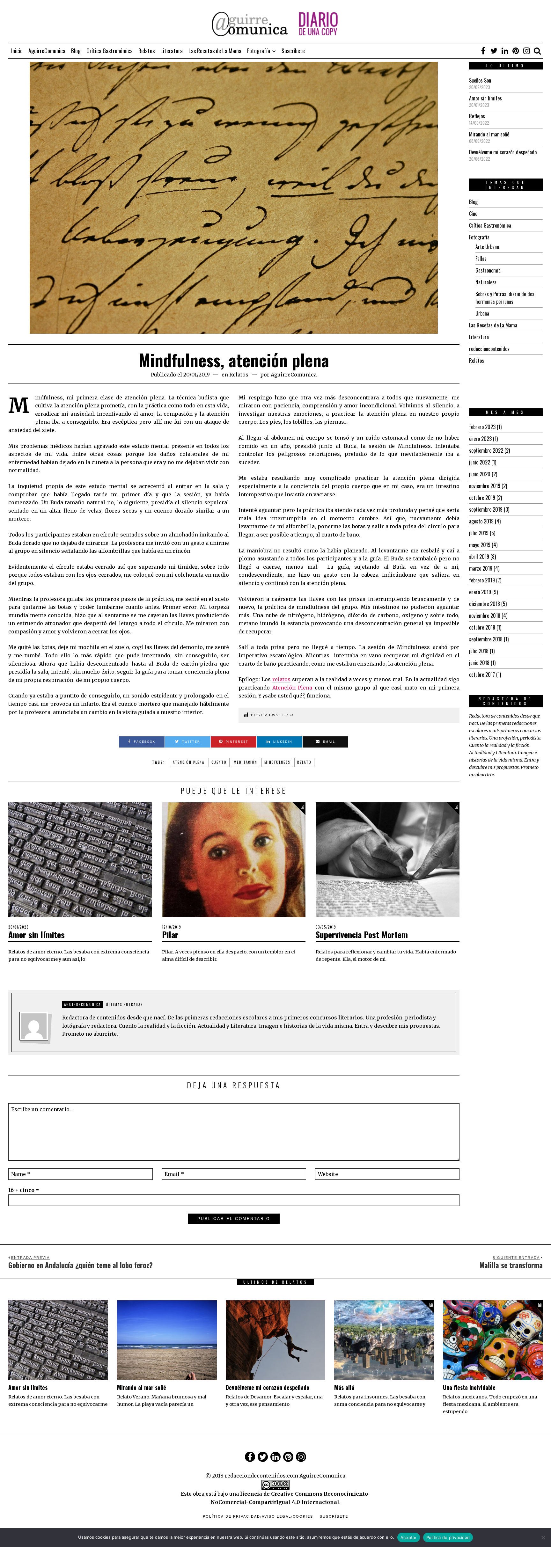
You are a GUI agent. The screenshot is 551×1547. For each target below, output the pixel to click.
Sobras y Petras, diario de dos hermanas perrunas (504, 297)
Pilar (170, 934)
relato (304, 762)
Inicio (17, 51)
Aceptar (408, 1537)
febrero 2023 (482, 427)
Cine (473, 213)
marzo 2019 (480, 568)
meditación (245, 762)
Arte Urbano (487, 247)
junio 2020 (479, 474)
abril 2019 (479, 556)
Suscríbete (293, 51)
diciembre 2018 (484, 604)
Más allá (344, 1387)
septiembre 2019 (486, 509)
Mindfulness (277, 762)
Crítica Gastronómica (109, 51)
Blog (76, 51)
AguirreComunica (46, 51)
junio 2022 (479, 462)
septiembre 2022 (486, 450)
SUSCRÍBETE (334, 1516)
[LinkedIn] (504, 50)
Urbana (482, 313)
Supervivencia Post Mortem (362, 934)
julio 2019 (479, 533)
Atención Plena (292, 687)
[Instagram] (526, 50)
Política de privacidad (448, 1537)
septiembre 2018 (486, 639)
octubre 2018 (482, 627)
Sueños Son (480, 80)
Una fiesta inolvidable (469, 1387)
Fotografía (258, 51)
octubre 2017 (482, 674)
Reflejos (477, 116)
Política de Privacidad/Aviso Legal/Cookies (258, 1516)
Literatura (171, 51)
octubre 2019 (482, 497)
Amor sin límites (36, 934)
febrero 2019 (482, 580)
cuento (219, 762)
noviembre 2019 (484, 486)
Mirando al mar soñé (489, 134)
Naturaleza (485, 282)
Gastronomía (488, 270)
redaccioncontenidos (489, 349)
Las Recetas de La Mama (214, 51)
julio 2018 (479, 651)
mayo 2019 (479, 545)
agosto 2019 (481, 521)
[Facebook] (483, 50)
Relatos (146, 51)
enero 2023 (480, 438)
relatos (281, 679)
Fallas (481, 258)
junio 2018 (479, 663)
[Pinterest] (515, 50)
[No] (543, 1537)
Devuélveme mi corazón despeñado (503, 152)
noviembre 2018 (484, 615)
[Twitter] (494, 50)
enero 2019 (480, 592)
